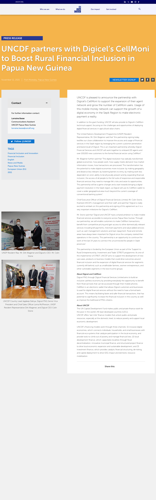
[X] (128, 1)
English (11, 160)
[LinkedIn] (125, 1)
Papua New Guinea (16, 166)
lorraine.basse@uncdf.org (22, 128)
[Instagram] (135, 1)
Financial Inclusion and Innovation (23, 153)
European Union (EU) (17, 169)
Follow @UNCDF (22, 141)
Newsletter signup (124, 80)
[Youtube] (132, 1)
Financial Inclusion (16, 156)
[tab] (29, 103)
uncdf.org (19, 2)
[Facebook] (139, 1)
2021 (10, 172)
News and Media (15, 163)
